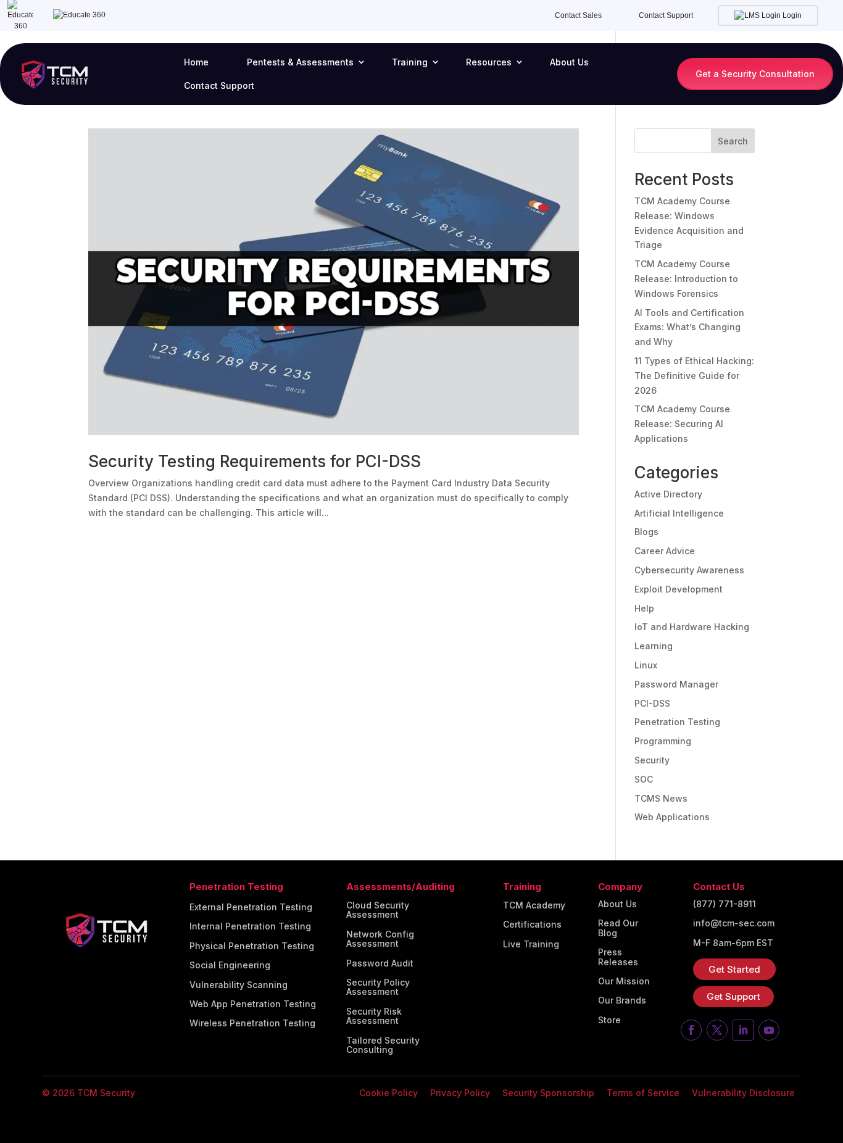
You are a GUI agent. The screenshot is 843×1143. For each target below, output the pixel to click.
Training (410, 62)
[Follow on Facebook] (691, 1030)
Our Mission (624, 981)
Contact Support (666, 15)
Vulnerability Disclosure (743, 1092)
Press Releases (618, 956)
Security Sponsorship (548, 1092)
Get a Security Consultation (755, 74)
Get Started (734, 969)
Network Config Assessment (380, 939)
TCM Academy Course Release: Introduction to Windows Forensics (686, 279)
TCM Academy (534, 905)
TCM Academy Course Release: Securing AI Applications (682, 424)
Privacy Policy (460, 1092)
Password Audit (379, 963)
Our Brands (622, 1000)
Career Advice (664, 551)
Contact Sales (578, 15)
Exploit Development (678, 589)
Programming (662, 741)
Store (609, 1020)
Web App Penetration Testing (252, 1004)
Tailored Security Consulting (383, 1045)
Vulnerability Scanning (238, 985)
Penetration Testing (677, 722)
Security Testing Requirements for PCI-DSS (254, 461)
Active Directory (668, 494)
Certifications (532, 924)
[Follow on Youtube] (768, 1030)
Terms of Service (643, 1092)
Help (644, 608)
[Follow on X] (717, 1030)
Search (733, 141)
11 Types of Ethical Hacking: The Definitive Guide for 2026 (694, 375)
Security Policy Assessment (378, 987)
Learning (653, 646)
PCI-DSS (652, 703)
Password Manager (676, 684)
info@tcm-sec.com (733, 923)
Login (791, 15)
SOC (643, 779)
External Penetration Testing (250, 907)
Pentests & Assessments (300, 62)
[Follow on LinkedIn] (743, 1030)
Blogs (646, 531)
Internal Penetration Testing (250, 926)
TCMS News (660, 798)
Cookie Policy (388, 1092)
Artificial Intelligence (679, 513)
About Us (569, 62)
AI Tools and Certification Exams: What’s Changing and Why (689, 327)
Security (652, 760)
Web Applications (672, 817)
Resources (489, 62)
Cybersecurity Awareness (689, 570)
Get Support (733, 996)
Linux (645, 665)
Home (196, 62)
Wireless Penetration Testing (252, 1023)
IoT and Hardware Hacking (691, 626)
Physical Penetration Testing (251, 946)
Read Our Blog (618, 927)
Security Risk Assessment (374, 1016)
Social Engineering (229, 965)
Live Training (531, 944)
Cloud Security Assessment (377, 910)
